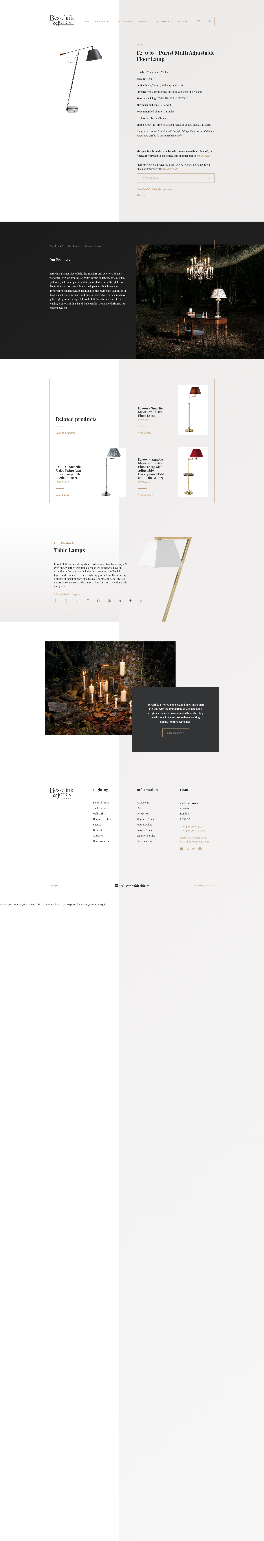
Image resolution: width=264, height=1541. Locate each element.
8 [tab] (130, 600)
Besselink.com (144, 841)
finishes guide (170, 168)
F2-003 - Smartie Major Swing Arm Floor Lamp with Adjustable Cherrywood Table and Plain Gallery (151, 468)
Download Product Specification (154, 189)
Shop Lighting (103, 22)
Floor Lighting (101, 802)
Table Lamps (100, 808)
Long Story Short (207, 885)
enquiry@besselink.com (193, 837)
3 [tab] (93, 246)
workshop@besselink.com (64, 325)
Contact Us (143, 813)
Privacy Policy (144, 830)
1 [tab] (57, 246)
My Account (143, 802)
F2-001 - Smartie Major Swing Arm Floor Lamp (151, 412)
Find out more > (175, 732)
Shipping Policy (145, 819)
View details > (146, 432)
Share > (141, 195)
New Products (101, 841)
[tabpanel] (132, 572)
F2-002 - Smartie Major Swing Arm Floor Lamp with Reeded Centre (68, 472)
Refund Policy (144, 824)
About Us (144, 22)
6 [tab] (109, 600)
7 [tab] (119, 600)
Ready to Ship (125, 22)
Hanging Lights (102, 819)
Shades (97, 824)
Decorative (99, 830)
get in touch (203, 155)
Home (86, 22)
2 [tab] (74, 246)
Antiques (98, 835)
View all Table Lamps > (67, 594)
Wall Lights (99, 813)
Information (163, 22)
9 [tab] (141, 600)
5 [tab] (98, 600)
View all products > (66, 432)
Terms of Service (146, 835)
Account (182, 22)
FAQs (139, 808)
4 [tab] (87, 600)
